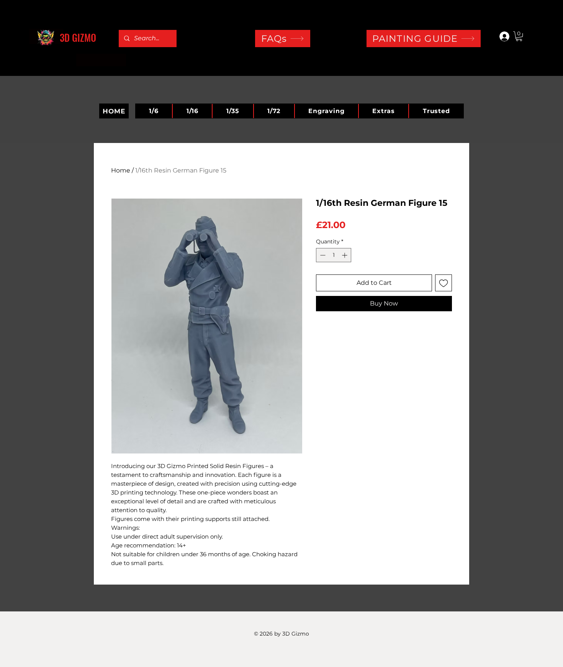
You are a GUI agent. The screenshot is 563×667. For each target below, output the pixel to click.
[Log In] (501, 36)
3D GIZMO (78, 37)
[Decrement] (322, 255)
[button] (519, 36)
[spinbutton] (333, 255)
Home (120, 170)
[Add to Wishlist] (443, 282)
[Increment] (345, 255)
